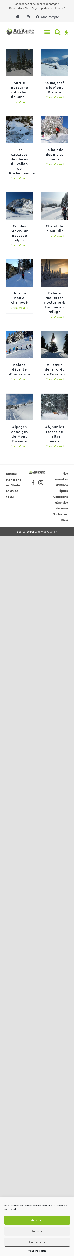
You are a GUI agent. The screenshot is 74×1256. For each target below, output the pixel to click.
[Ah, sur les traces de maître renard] (54, 396)
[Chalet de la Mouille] (54, 195)
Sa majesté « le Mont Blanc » (55, 87)
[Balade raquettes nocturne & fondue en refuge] (54, 262)
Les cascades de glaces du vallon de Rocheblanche (22, 161)
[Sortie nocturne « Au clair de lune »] (19, 52)
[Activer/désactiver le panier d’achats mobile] (66, 32)
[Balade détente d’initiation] (19, 334)
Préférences (37, 1242)
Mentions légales (37, 1250)
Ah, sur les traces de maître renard (54, 433)
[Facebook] (33, 482)
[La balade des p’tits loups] (54, 119)
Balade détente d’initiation (19, 369)
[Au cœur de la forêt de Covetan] (54, 334)
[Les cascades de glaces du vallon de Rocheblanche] (19, 119)
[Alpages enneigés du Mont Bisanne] (19, 396)
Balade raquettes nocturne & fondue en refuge (54, 302)
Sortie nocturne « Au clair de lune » (19, 89)
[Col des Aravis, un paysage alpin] (19, 195)
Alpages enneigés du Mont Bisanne (19, 433)
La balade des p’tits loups (54, 154)
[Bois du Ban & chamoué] (19, 262)
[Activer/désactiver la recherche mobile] (58, 32)
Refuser (37, 1231)
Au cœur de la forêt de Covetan (54, 369)
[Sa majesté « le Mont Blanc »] (54, 52)
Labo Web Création (46, 531)
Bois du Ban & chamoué (19, 298)
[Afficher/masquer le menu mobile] (47, 32)
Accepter (37, 1220)
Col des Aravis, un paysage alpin (19, 233)
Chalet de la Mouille (54, 228)
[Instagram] (40, 482)
